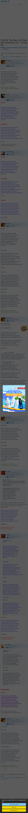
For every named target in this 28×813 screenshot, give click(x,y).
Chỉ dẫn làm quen (14, 804)
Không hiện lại (14, 810)
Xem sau (14, 807)
